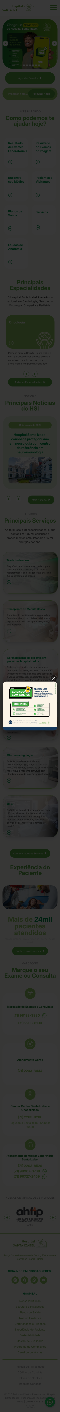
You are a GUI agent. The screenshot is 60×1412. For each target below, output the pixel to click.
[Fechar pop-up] (53, 678)
